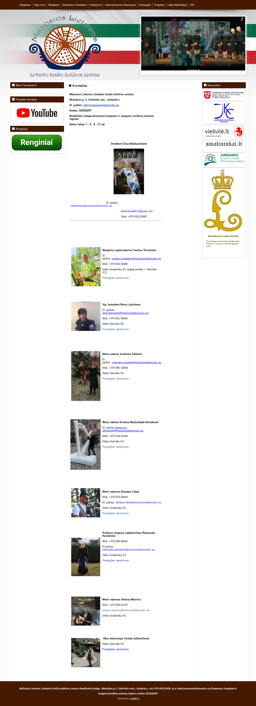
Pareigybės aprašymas (115, 277)
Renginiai (53, 4)
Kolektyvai (96, 4)
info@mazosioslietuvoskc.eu (101, 105)
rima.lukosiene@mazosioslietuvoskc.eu (125, 312)
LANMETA (134, 698)
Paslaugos (145, 4)
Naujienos (25, 4)
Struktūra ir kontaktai (74, 4)
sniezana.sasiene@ (123, 362)
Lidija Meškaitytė (177, 4)
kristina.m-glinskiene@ (114, 429)
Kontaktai (79, 85)
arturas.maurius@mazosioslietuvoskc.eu (126, 610)
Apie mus (39, 4)
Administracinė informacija (120, 4)
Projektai (159, 4)
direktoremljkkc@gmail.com (137, 211)
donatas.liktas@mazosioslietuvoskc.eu (138, 502)
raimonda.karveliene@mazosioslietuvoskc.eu (128, 549)
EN (192, 4)
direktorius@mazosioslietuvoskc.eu (91, 205)
